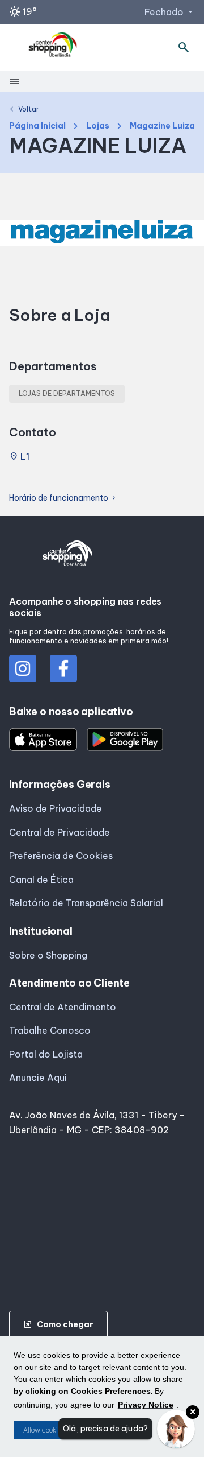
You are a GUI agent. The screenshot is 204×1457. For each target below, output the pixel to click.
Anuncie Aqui (38, 1077)
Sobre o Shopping (48, 955)
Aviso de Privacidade (55, 808)
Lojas (97, 126)
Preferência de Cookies (61, 855)
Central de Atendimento (62, 1007)
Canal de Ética (41, 879)
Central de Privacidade (59, 832)
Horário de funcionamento (63, 498)
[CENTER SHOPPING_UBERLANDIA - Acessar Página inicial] (53, 47)
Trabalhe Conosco (50, 1030)
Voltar (24, 109)
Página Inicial (37, 126)
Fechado (169, 12)
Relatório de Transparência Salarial (86, 903)
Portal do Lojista (46, 1054)
